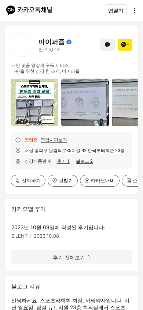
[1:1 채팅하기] (107, 45)
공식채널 (69, 42)
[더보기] (132, 10)
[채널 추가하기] (125, 45)
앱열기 (116, 10)
